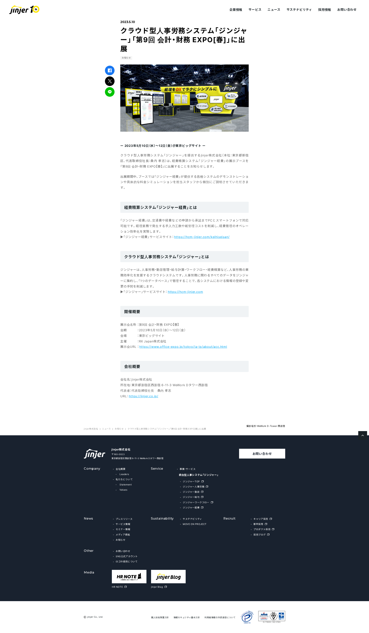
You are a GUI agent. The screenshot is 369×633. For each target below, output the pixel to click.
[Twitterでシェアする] (110, 81)
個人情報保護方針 (160, 617)
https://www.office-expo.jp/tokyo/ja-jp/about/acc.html (183, 346)
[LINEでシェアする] (110, 92)
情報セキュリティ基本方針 (187, 617)
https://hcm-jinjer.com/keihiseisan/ (201, 236)
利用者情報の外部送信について (220, 617)
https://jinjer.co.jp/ (143, 396)
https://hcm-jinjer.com (185, 291)
